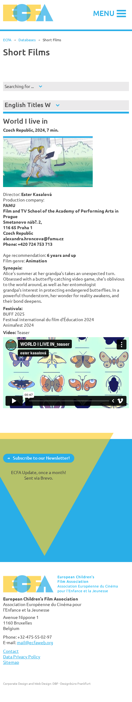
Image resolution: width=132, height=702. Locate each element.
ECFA (7, 40)
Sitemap (11, 662)
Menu (104, 13)
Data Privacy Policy (21, 656)
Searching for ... (19, 86)
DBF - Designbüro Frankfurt (71, 683)
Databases (27, 40)
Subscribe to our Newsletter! (41, 458)
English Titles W (28, 105)
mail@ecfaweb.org (35, 642)
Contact (11, 651)
